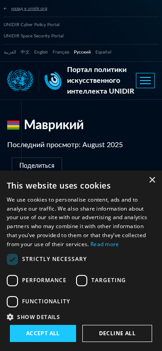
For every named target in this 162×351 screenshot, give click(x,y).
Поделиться (36, 166)
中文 (25, 52)
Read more (104, 244)
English (41, 52)
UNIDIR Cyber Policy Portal (31, 24)
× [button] (151, 180)
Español (103, 52)
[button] (81, 316)
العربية (10, 52)
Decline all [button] (117, 333)
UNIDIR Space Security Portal (33, 36)
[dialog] (81, 261)
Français (61, 52)
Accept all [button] (43, 333)
